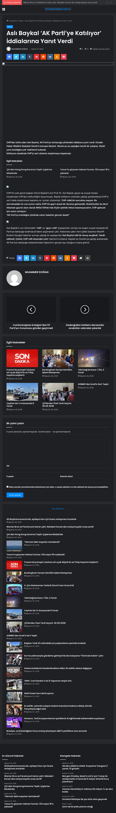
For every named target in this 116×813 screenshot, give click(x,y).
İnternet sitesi (66, 476)
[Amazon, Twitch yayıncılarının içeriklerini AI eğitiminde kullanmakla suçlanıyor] (14, 722)
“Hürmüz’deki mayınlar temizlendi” (42, 542)
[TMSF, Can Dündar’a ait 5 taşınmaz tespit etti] (14, 684)
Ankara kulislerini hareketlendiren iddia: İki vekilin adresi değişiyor (58, 668)
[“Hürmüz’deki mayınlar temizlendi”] (14, 546)
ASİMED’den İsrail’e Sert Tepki (93, 384)
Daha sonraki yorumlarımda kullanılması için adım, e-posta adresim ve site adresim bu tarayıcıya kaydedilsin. (59, 487)
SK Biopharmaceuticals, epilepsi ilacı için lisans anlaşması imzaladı (41, 519)
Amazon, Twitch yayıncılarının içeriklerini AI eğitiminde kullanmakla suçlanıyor (64, 718)
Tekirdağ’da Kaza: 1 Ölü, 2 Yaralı (91, 371)
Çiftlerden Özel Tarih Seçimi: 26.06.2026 (57, 404)
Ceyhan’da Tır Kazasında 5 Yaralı (20, 404)
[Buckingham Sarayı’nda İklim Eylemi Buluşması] (58, 358)
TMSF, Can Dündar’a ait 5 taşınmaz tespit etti (48, 680)
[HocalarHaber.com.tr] (58, 9)
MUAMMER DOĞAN (20, 49)
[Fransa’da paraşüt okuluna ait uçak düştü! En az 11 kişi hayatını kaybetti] (22, 358)
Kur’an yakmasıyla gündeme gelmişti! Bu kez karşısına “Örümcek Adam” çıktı (63, 655)
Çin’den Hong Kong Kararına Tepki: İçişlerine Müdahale (35, 534)
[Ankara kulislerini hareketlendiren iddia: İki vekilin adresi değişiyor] (14, 672)
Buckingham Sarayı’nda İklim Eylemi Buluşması (57, 371)
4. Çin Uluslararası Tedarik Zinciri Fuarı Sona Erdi (49, 585)
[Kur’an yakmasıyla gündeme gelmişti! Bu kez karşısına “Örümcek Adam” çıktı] (14, 659)
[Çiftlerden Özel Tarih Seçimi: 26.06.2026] (58, 392)
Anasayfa (12, 21)
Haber (21, 21)
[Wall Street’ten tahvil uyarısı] (14, 697)
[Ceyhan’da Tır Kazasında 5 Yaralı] (22, 392)
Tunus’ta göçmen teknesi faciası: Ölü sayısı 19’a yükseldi (36, 554)
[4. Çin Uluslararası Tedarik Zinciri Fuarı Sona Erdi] (14, 589)
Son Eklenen (58, 508)
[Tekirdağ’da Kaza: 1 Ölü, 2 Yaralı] (93, 358)
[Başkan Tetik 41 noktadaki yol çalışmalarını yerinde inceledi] (14, 647)
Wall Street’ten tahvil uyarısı (39, 693)
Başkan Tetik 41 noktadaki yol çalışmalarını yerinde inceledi (55, 643)
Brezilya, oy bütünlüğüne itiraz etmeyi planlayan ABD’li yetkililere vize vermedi (47, 731)
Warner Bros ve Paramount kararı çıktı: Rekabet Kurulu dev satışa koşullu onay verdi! (50, 526)
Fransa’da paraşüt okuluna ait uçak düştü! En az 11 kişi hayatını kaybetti (21, 372)
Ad (8, 466)
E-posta (11, 476)
